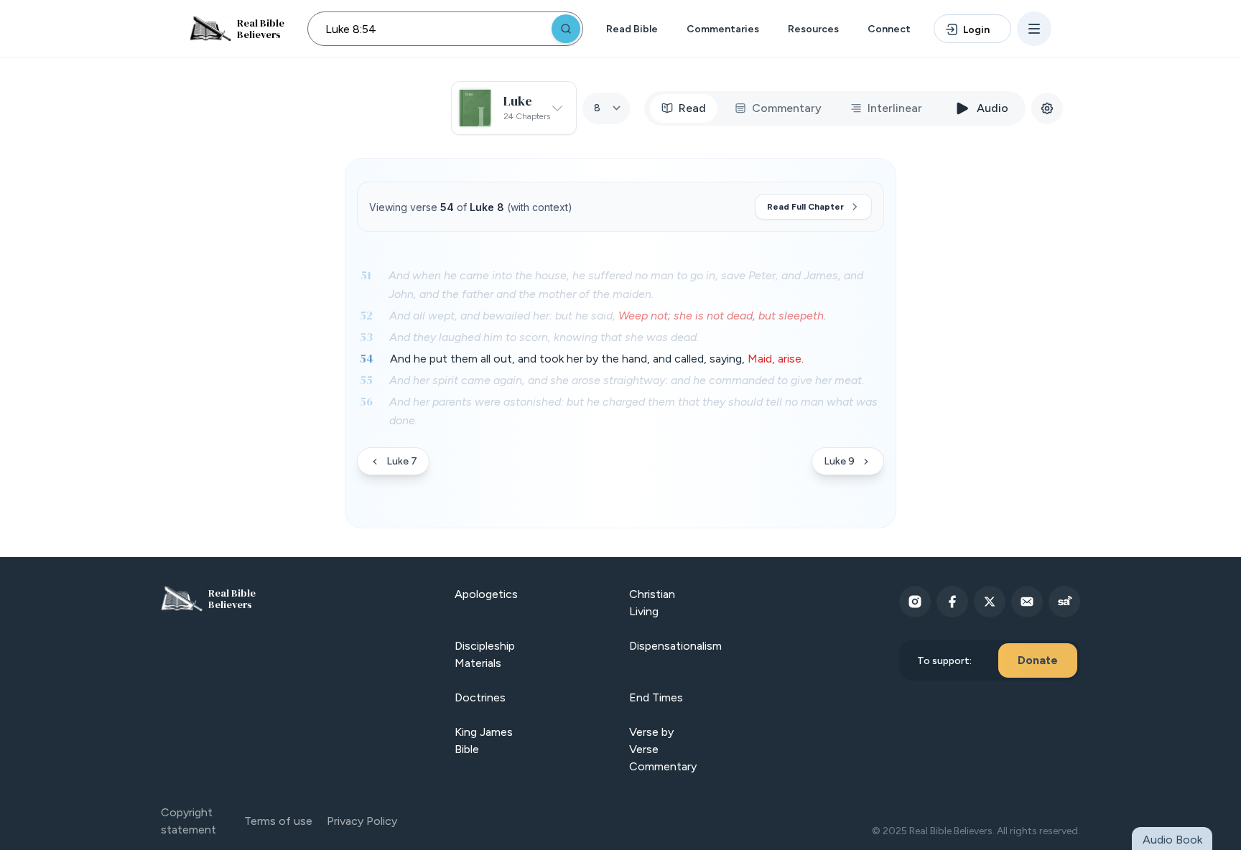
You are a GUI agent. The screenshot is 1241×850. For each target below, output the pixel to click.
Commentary (787, 108)
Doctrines (480, 697)
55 (366, 380)
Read (692, 108)
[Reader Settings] (1047, 108)
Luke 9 (839, 461)
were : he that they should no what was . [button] (633, 411)
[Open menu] (1034, 28)
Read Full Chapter (805, 207)
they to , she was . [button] (544, 337)
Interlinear (895, 108)
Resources (813, 29)
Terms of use (278, 821)
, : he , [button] (607, 315)
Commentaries (723, 29)
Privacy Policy (362, 821)
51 (366, 275)
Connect (889, 29)
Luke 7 (401, 461)
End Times (656, 697)
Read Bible (632, 29)
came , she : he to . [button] (626, 380)
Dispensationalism (675, 646)
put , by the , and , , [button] (597, 358)
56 (366, 401)
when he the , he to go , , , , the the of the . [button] (626, 284)
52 (366, 315)
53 (366, 337)
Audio (992, 108)
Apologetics (486, 594)
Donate (1038, 660)
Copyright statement (188, 820)
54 (366, 358)
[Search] (566, 28)
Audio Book (1172, 839)
